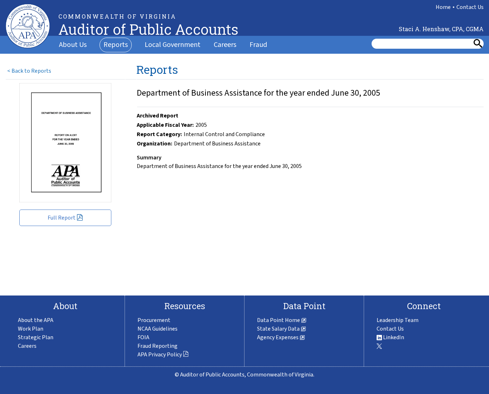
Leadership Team (397, 320)
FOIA (143, 337)
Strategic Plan (35, 337)
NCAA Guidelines (157, 329)
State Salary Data (279, 329)
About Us (73, 45)
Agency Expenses (278, 337)
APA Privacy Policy (160, 355)
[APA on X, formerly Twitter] (379, 346)
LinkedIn (393, 337)
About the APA (35, 320)
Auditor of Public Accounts (148, 29)
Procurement (153, 320)
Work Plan (30, 329)
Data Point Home (279, 320)
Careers (225, 45)
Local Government (172, 45)
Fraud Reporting (157, 346)
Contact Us (470, 7)
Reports (115, 45)
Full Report (62, 218)
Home (443, 7)
